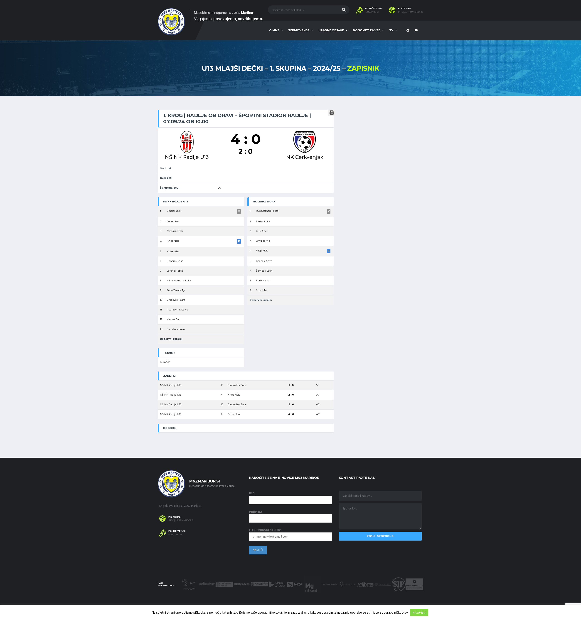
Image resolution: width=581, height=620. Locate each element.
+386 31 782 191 (372, 12)
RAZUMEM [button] (419, 613)
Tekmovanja (298, 30)
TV (391, 30)
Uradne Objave (331, 30)
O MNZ (274, 30)
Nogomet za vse (366, 30)
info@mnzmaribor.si (410, 12)
